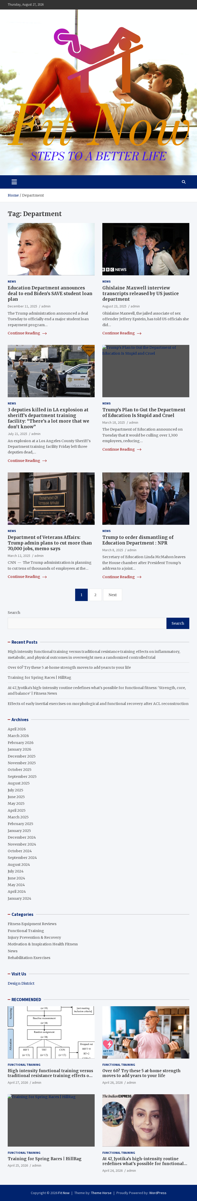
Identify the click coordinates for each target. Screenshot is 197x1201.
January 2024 (19, 898)
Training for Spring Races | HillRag (39, 677)
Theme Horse (101, 1192)
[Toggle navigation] (14, 182)
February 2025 (20, 823)
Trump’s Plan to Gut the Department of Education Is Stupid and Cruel (143, 412)
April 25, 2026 (18, 1165)
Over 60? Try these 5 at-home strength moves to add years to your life (69, 667)
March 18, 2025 (113, 422)
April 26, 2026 (112, 1082)
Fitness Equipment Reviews (32, 924)
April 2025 (17, 810)
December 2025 (22, 756)
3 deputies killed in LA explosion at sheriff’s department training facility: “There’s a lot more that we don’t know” (48, 418)
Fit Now (64, 1192)
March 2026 (18, 735)
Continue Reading (24, 333)
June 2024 (16, 878)
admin (46, 306)
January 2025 (19, 830)
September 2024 (22, 857)
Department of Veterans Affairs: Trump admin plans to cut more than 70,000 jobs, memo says (50, 543)
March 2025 (18, 817)
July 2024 (16, 871)
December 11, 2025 (22, 306)
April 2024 (17, 891)
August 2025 (19, 783)
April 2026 (17, 729)
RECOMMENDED (26, 999)
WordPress (157, 1192)
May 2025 (16, 803)
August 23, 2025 (114, 306)
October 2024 (20, 851)
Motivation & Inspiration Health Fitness (43, 944)
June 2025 (16, 797)
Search (14, 612)
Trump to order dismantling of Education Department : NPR (137, 540)
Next (113, 595)
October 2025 (20, 769)
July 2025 (15, 790)
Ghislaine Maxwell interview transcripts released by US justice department (140, 293)
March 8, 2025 (112, 550)
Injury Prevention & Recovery (34, 937)
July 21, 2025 (17, 433)
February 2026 (21, 742)
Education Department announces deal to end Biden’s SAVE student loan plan (50, 293)
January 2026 (19, 749)
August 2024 (19, 864)
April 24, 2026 (112, 1170)
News (12, 281)
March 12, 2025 (19, 555)
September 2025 (22, 776)
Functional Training (26, 930)
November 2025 (22, 763)
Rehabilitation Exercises (29, 957)
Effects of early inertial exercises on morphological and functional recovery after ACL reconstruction (98, 703)
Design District (21, 983)
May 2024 (16, 885)
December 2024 (22, 837)
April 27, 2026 (18, 1082)
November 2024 (22, 844)
